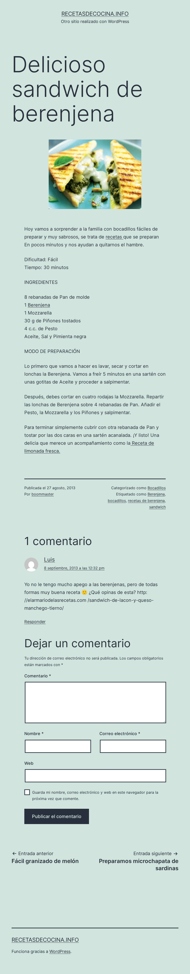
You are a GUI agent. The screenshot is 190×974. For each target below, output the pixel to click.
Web (28, 763)
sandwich (157, 506)
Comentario (37, 675)
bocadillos (117, 500)
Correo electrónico (119, 733)
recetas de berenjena (146, 500)
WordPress (59, 951)
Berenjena (39, 305)
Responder (35, 621)
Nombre (34, 733)
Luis (49, 559)
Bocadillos (157, 487)
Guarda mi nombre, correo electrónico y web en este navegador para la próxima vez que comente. (95, 795)
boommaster (43, 494)
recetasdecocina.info (95, 13)
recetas (114, 237)
